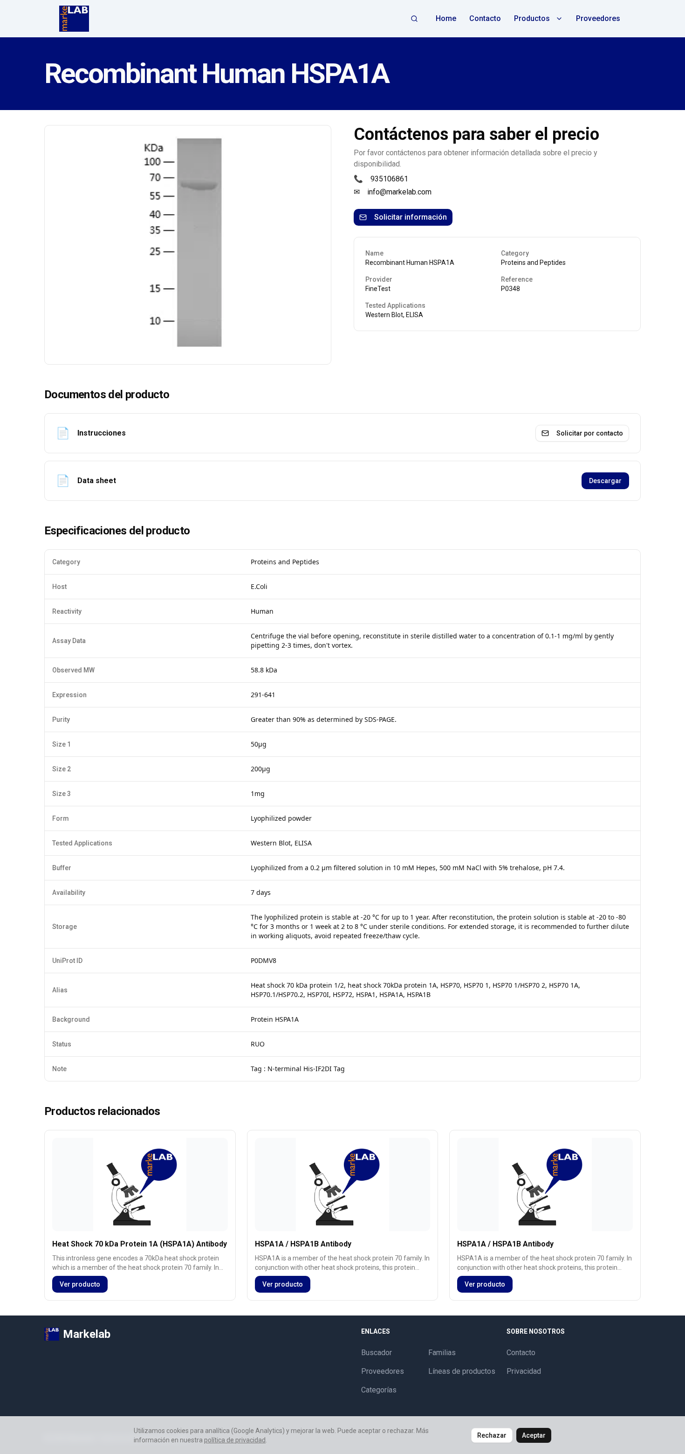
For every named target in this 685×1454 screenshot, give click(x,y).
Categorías (379, 1389)
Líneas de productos (461, 1371)
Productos (532, 18)
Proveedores (598, 18)
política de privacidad (235, 1440)
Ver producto (80, 1284)
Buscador (376, 1352)
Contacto (485, 18)
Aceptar (534, 1435)
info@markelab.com (399, 191)
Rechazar (492, 1435)
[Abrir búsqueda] (414, 18)
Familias (442, 1352)
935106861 (389, 178)
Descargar (605, 481)
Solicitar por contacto (589, 433)
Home (446, 18)
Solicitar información (410, 217)
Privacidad (524, 1371)
